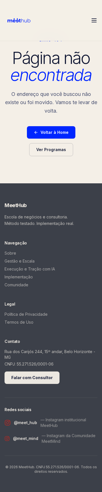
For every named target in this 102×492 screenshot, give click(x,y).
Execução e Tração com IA (30, 269)
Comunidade (16, 284)
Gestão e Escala (20, 261)
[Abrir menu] (94, 20)
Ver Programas (51, 149)
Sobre (10, 253)
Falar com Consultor (32, 377)
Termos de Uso (19, 322)
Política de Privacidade (26, 314)
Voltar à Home (55, 132)
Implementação (19, 276)
